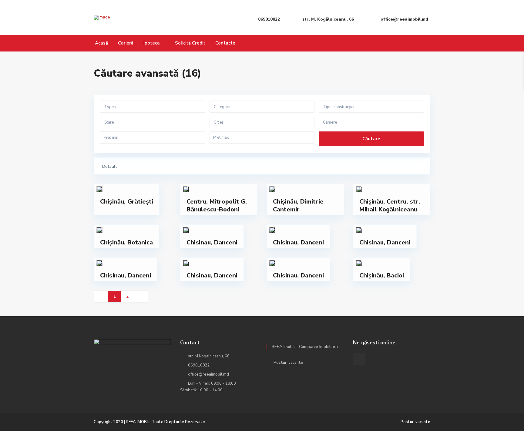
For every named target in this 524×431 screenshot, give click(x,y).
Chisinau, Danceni (211, 242)
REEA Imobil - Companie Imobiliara (305, 347)
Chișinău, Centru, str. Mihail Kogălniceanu (389, 205)
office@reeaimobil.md (208, 374)
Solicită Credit (190, 43)
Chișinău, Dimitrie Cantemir (298, 205)
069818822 (199, 365)
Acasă (101, 43)
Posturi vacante (288, 362)
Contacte (225, 43)
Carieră (125, 43)
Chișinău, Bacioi (381, 275)
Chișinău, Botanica (126, 242)
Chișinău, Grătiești (126, 201)
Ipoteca (151, 43)
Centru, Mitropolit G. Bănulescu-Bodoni (216, 205)
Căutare (371, 139)
